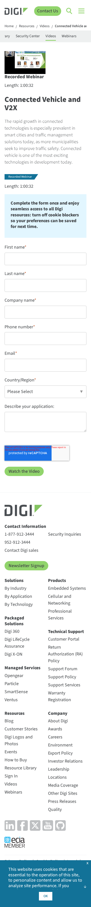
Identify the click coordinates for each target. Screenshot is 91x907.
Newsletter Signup (26, 566)
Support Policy (62, 677)
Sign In (11, 776)
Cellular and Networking (59, 599)
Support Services (64, 685)
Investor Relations (65, 761)
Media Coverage (63, 785)
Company (57, 713)
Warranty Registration (59, 696)
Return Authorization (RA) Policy (65, 654)
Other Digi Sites (62, 793)
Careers (55, 737)
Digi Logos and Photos (19, 740)
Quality (55, 809)
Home (9, 26)
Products (57, 580)
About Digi (58, 721)
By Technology (19, 604)
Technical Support (66, 632)
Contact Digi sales (21, 550)
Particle (12, 684)
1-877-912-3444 (19, 534)
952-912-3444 (17, 542)
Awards (55, 729)
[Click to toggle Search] (69, 11)
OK (45, 896)
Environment (60, 745)
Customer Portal (63, 639)
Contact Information (25, 526)
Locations (57, 777)
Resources (26, 26)
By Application (18, 596)
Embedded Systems (67, 588)
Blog (9, 721)
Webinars (69, 36)
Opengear (14, 676)
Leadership (58, 769)
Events (11, 752)
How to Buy (16, 760)
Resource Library (20, 768)
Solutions (14, 580)
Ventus (11, 700)
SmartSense (16, 692)
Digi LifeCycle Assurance (17, 642)
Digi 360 (12, 631)
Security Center (28, 36)
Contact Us (47, 11)
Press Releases (62, 801)
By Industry (15, 588)
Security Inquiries (64, 534)
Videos (45, 26)
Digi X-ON (13, 654)
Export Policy (60, 753)
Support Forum (62, 669)
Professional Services (60, 614)
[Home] (16, 12)
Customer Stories (21, 729)
